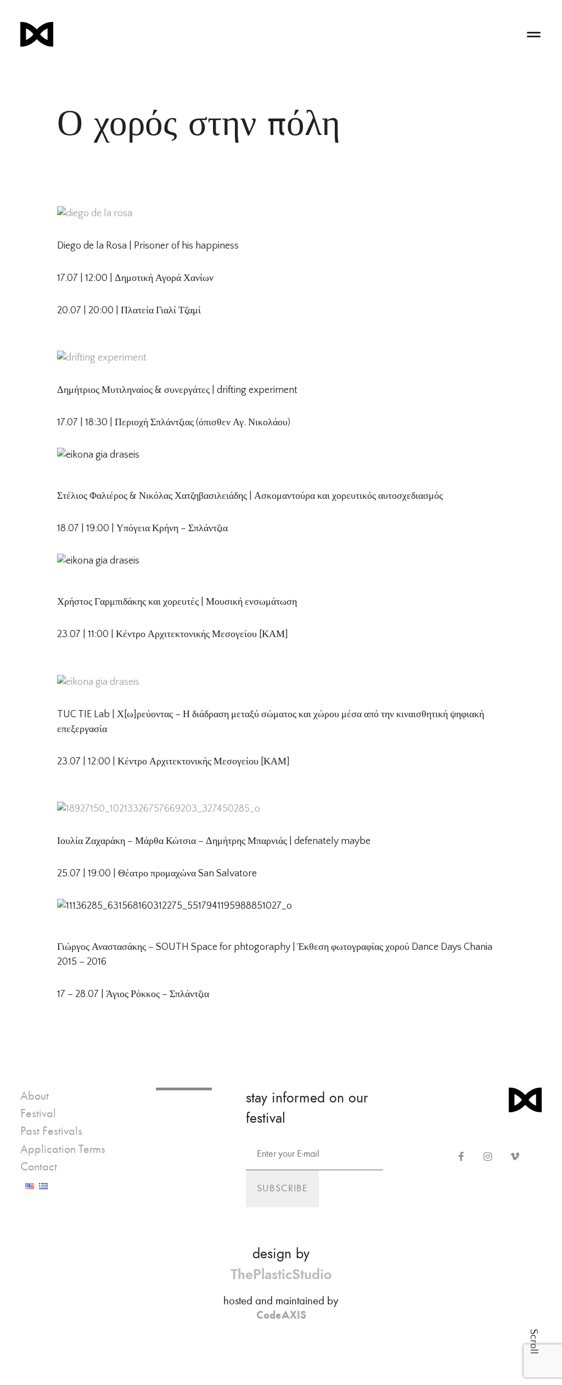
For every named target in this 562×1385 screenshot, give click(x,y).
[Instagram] (487, 1157)
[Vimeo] (514, 1157)
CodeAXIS (281, 1314)
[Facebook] (461, 1157)
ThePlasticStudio (281, 1274)
